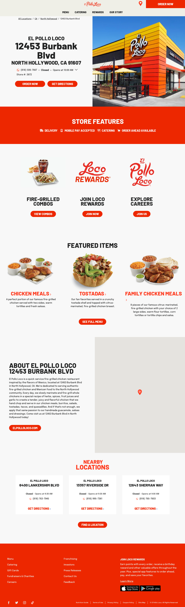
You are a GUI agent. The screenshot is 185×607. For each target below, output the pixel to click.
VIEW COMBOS (43, 214)
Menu (10, 559)
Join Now (92, 214)
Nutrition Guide (82, 603)
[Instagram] (24, 604)
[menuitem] (65, 12)
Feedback (69, 582)
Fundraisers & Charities (20, 576)
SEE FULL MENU (92, 321)
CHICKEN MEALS (30, 293)
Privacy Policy (113, 603)
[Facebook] (8, 604)
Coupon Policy (128, 603)
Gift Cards (13, 570)
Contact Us (70, 576)
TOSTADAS (91, 293)
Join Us (142, 214)
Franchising (70, 559)
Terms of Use (98, 603)
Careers (11, 582)
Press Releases (72, 570)
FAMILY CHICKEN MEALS (153, 293)
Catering (12, 565)
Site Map (141, 603)
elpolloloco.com (25, 428)
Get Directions (60, 83)
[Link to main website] (92, 4)
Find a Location (92, 524)
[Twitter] (16, 604)
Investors (69, 565)
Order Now (30, 84)
